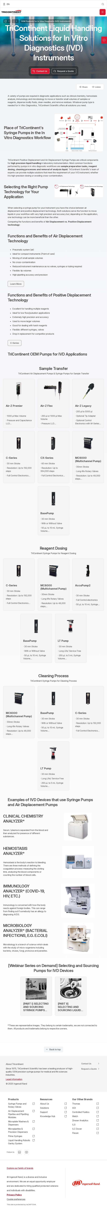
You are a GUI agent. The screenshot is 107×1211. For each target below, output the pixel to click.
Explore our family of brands (20, 1168)
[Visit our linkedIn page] (19, 1152)
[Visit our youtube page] (26, 1152)
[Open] (103, 12)
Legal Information (14, 1079)
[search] (103, 4)
